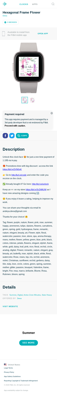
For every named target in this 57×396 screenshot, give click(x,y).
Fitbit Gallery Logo (5, 4)
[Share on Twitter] (12, 135)
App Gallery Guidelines (12, 376)
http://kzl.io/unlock (40, 184)
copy (24, 135)
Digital (19, 295)
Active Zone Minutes (31, 295)
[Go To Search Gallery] (53, 4)
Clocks (24, 4)
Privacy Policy (9, 371)
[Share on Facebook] (5, 135)
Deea (5, 15)
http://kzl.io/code (19, 175)
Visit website (9, 306)
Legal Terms (8, 367)
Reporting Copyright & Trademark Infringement (20, 380)
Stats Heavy (45, 295)
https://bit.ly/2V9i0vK (12, 169)
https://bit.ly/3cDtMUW (36, 189)
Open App (43, 33)
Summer (12, 295)
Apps (34, 4)
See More (28, 342)
